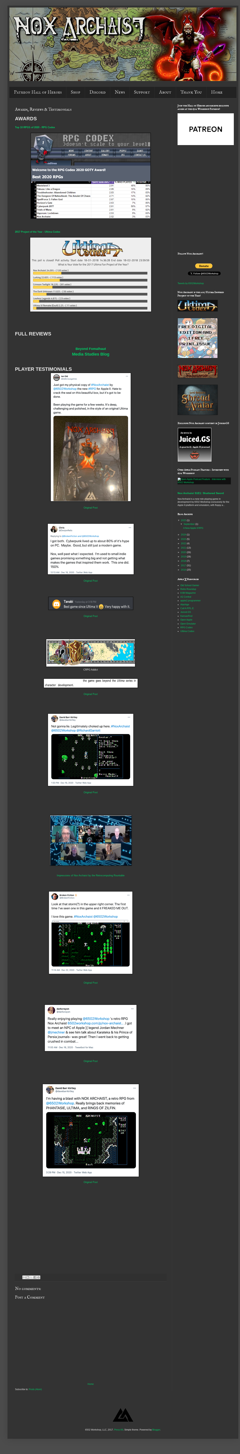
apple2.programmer (190, 600)
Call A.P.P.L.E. (187, 608)
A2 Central (185, 597)
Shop (75, 92)
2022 (184, 543)
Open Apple (186, 619)
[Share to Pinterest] (38, 1277)
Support (142, 92)
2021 (184, 547)
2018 (184, 561)
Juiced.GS (185, 612)
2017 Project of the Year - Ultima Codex (38, 231)
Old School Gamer (189, 585)
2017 (184, 565)
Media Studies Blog (90, 354)
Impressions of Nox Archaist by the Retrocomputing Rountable (90, 875)
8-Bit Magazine (188, 593)
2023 (184, 539)
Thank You (191, 92)
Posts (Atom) (35, 1389)
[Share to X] (31, 1277)
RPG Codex (186, 627)
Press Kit (118, 1429)
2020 (184, 552)
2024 (184, 534)
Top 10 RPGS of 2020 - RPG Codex (35, 127)
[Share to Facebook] (35, 1277)
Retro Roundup (188, 589)
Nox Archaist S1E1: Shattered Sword (201, 493)
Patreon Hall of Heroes (38, 92)
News (120, 92)
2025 (184, 520)
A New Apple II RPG (193, 528)
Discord (97, 92)
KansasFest (186, 616)
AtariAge (184, 604)
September (189, 524)
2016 (184, 569)
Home (217, 92)
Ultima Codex (187, 631)
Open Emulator (188, 623)
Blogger (156, 1429)
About (165, 92)
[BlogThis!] (28, 1277)
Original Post (91, 507)
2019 (184, 556)
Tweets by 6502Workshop (191, 283)
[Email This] (24, 1277)
